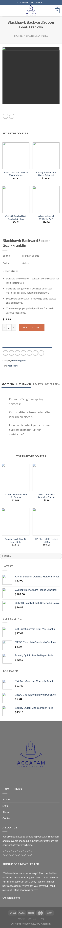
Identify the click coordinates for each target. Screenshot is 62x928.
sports (15, 365)
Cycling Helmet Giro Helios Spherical (46, 174)
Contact (7, 818)
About (6, 811)
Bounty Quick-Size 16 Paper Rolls (15, 540)
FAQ (42, 918)
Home (18, 35)
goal (10, 365)
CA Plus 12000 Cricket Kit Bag (46, 540)
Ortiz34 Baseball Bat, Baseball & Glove (15, 217)
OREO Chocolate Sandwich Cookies (46, 496)
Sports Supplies (37, 35)
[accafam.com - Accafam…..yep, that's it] (31, 10)
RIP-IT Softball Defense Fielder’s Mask (16, 174)
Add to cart (31, 327)
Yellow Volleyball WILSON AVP (46, 217)
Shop (5, 805)
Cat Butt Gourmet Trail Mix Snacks (15, 496)
